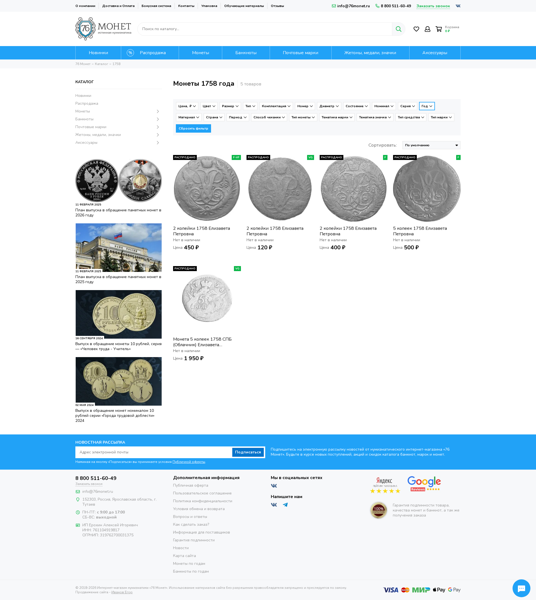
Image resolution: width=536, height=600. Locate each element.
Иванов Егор (122, 592)
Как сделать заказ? (191, 524)
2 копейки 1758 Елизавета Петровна (201, 231)
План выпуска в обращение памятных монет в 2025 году (118, 279)
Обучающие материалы (244, 6)
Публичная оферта (190, 485)
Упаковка (209, 6)
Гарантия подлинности (194, 540)
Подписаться (248, 452)
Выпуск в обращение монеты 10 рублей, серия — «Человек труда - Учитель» (118, 346)
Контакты (186, 6)
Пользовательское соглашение (202, 493)
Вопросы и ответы (190, 516)
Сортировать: (382, 145)
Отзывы (277, 6)
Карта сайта (184, 555)
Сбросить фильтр (193, 128)
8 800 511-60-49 (396, 6)
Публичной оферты (189, 462)
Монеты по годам (189, 563)
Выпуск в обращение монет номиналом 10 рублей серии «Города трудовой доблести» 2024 (114, 415)
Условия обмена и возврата (199, 508)
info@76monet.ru (353, 6)
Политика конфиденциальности (202, 501)
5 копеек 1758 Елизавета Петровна (420, 231)
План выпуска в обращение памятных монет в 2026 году (118, 212)
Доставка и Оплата (118, 6)
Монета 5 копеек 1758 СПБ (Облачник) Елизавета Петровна (202, 342)
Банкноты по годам (191, 571)
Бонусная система (156, 6)
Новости (181, 548)
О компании (85, 6)
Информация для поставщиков (201, 532)
